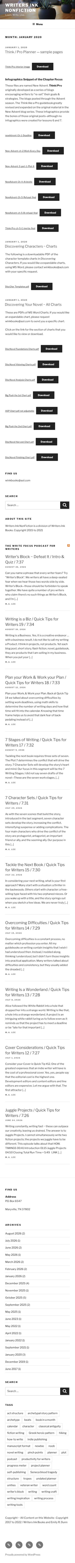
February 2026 (14, 1269)
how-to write (15, 1439)
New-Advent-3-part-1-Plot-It (19, 166)
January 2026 (13, 1276)
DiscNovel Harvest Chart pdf (19, 442)
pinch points (35, 1452)
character (28, 1426)
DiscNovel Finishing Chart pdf (20, 457)
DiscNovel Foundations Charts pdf (22, 349)
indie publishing (37, 1439)
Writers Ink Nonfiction (21, 8)
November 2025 (15, 1290)
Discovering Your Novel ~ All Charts (33, 304)
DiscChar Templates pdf (17, 286)
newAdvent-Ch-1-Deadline (18, 135)
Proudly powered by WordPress (22, 1554)
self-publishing (16, 1472)
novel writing (15, 1452)
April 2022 (11, 1333)
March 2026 (12, 1262)
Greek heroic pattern (41, 1433)
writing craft (49, 1491)
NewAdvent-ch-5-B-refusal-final (21, 212)
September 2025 (16, 1304)
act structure (15, 1413)
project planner (40, 1465)
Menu (39, 24)
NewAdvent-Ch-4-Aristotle (18, 181)
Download (42, 66)
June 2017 (11, 1369)
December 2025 (15, 1283)
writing (32, 1491)
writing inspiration (18, 1498)
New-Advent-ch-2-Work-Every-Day (22, 151)
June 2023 (11, 1319)
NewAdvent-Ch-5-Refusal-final (20, 197)
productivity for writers (36, 1459)
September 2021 (15, 1347)
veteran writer (29, 1485)
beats (27, 1419)
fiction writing (15, 1433)
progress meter (17, 1465)
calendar (12, 1426)
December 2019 (15, 1361)
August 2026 (13, 1233)
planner (52, 1452)
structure (13, 1478)
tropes (27, 1478)
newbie (39, 1446)
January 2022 (13, 1340)
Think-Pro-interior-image (17, 66)
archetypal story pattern (43, 1413)
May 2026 (11, 1254)
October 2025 (13, 1297)
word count (49, 1485)
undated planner (46, 1478)
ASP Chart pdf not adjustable (19, 410)
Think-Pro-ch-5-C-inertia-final (20, 228)
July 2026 (11, 1240)
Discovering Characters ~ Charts (31, 246)
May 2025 (11, 1311)
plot (63, 1452)
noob (51, 1446)
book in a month (45, 1419)
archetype (13, 1419)
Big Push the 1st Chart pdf (18, 395)
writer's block (15, 1491)
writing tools (15, 1504)
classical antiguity (50, 1426)
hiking (62, 1433)
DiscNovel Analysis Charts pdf (20, 379)
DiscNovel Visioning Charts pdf (20, 364)
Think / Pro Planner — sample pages (34, 52)
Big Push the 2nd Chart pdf (18, 426)
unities (11, 1485)
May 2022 (11, 1326)
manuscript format (18, 1446)
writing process (43, 1498)
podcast (12, 1459)
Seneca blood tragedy (43, 1472)
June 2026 (11, 1247)
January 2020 (13, 1354)
